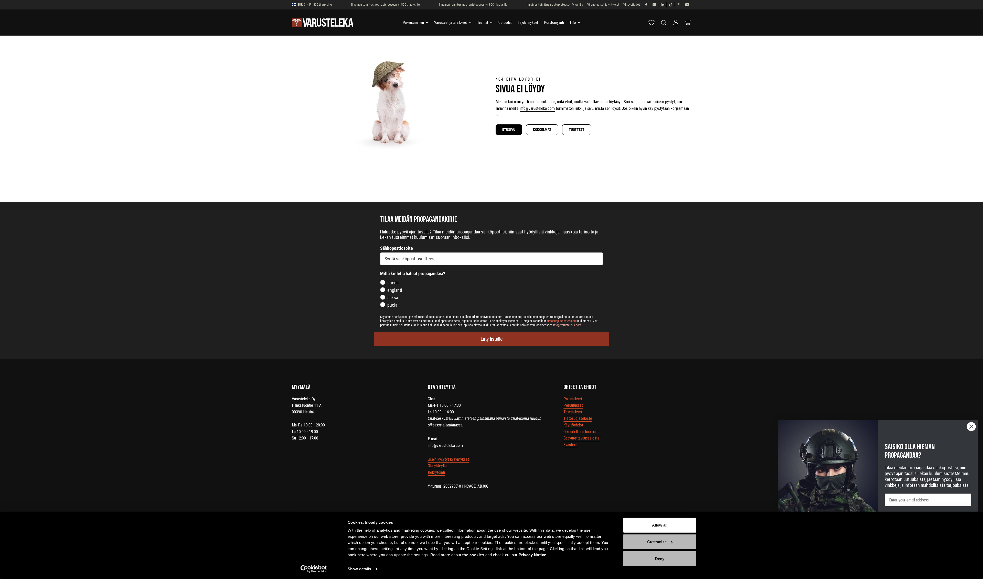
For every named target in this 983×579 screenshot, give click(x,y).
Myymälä (577, 4)
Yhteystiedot (631, 4)
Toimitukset (572, 412)
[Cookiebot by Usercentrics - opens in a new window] (313, 569)
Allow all (660, 525)
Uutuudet (505, 22)
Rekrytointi (436, 472)
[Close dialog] (971, 426)
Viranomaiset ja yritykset (603, 4)
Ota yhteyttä (437, 465)
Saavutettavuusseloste (581, 438)
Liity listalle (491, 339)
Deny (659, 558)
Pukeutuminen (413, 22)
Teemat (482, 22)
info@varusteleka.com (537, 108)
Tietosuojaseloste (577, 418)
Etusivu (508, 129)
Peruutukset (573, 405)
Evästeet (570, 444)
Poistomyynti (554, 22)
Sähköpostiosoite (396, 248)
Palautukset (572, 398)
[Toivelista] (651, 22)
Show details (359, 569)
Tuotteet (576, 129)
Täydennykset (528, 22)
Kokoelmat (542, 129)
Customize (657, 542)
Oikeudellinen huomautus (582, 431)
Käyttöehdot (573, 425)
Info (573, 22)
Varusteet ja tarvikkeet (450, 22)
